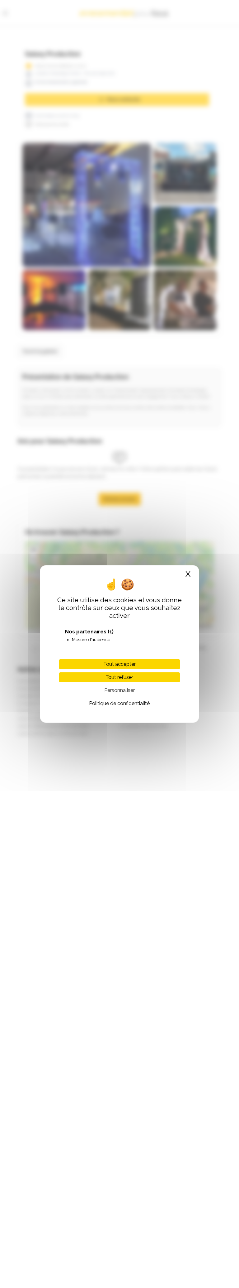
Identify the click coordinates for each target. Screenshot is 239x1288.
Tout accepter (119, 664)
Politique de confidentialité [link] (119, 703)
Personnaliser (119, 690)
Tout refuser (119, 677)
